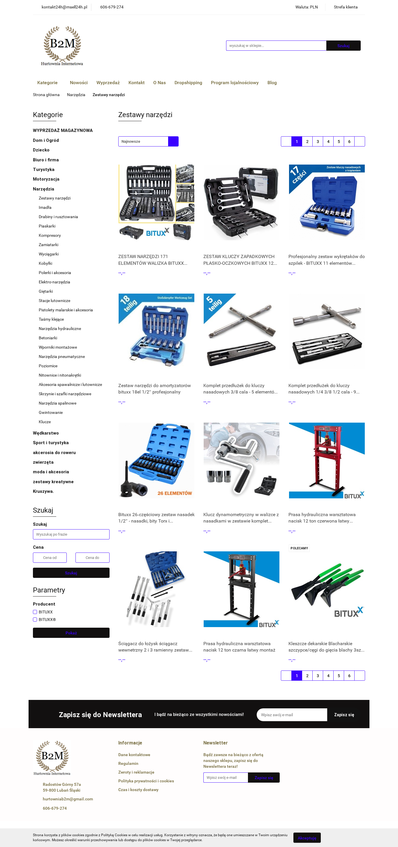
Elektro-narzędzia (54, 282)
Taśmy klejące (51, 319)
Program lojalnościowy (235, 82)
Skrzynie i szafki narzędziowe (65, 393)
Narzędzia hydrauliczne (60, 328)
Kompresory (50, 235)
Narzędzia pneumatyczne (62, 356)
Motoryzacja (47, 179)
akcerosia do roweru (54, 452)
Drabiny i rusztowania (58, 216)
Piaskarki (47, 226)
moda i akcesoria (51, 471)
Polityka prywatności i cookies (146, 781)
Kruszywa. (43, 491)
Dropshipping (188, 82)
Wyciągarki (49, 254)
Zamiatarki (48, 244)
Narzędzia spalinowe (57, 403)
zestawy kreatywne (53, 481)
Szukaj (71, 573)
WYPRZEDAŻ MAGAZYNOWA (63, 130)
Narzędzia (44, 189)
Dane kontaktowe (134, 754)
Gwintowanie (51, 412)
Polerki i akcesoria (55, 272)
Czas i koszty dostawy (138, 789)
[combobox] (148, 141)
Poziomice (48, 365)
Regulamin (128, 763)
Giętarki (46, 291)
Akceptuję (307, 837)
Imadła (45, 207)
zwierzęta (44, 462)
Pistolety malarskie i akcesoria (66, 310)
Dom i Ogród (46, 140)
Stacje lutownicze (54, 300)
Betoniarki (48, 338)
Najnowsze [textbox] (130, 141)
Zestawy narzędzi (55, 198)
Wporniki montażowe (58, 347)
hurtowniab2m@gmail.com (68, 799)
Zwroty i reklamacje (136, 772)
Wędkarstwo (46, 433)
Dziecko (42, 150)
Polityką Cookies (114, 835)
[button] (130, 743)
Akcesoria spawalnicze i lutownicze (70, 384)
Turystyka (44, 169)
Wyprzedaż (108, 82)
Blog (272, 82)
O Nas (159, 82)
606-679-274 (55, 808)
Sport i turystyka (51, 442)
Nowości (79, 82)
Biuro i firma (46, 160)
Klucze (45, 421)
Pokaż (71, 633)
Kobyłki (45, 263)
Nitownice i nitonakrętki (60, 375)
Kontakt (136, 82)
